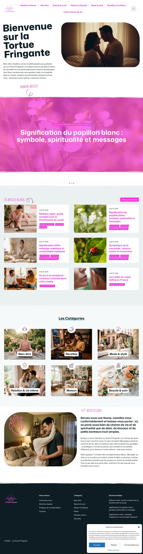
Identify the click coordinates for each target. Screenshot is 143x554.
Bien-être (44, 5)
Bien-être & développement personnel (77, 124)
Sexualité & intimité (47, 286)
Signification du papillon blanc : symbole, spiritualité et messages (122, 217)
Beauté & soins (60, 5)
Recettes (77, 518)
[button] (139, 527)
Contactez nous (45, 500)
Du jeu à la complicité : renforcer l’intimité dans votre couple (52, 278)
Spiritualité (57, 124)
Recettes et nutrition (116, 5)
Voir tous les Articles (129, 200)
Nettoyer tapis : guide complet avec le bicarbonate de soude (51, 216)
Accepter (96, 545)
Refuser (114, 545)
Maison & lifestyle (79, 5)
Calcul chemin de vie (73, 12)
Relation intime (80, 515)
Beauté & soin (79, 504)
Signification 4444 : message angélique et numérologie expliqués (71, 139)
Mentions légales (45, 504)
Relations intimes (28, 5)
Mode (76, 511)
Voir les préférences (131, 545)
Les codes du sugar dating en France (120, 278)
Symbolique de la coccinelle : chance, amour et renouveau (120, 248)
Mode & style (97, 5)
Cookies (42, 511)
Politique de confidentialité (49, 508)
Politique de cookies (113, 550)
